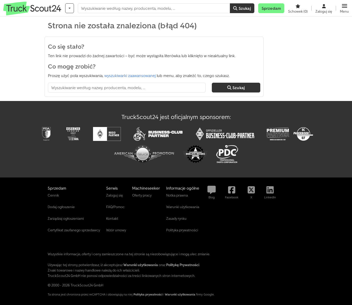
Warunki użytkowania (180, 294)
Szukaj (244, 8)
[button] (344, 8)
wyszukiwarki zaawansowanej (130, 75)
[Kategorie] (69, 8)
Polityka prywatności (148, 294)
